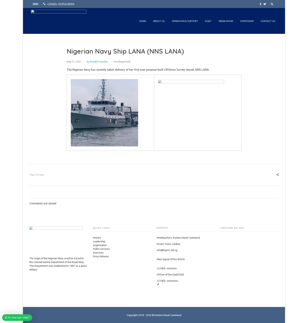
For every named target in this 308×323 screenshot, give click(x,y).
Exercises (98, 252)
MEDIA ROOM (226, 21)
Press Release (101, 256)
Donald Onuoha (99, 61)
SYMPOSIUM (247, 21)
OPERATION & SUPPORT (185, 21)
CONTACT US (268, 21)
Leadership (99, 241)
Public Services (101, 249)
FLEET (208, 21)
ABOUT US (159, 21)
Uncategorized (122, 61)
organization (100, 245)
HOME (142, 21)
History (97, 237)
